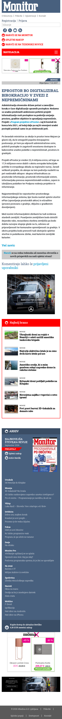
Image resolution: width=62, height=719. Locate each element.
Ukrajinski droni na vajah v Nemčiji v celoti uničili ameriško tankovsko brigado (37, 337)
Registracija (9, 20)
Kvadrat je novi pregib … (16, 518)
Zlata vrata (10, 596)
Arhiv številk (15, 458)
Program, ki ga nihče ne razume (19, 537)
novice (54, 79)
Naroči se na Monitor (19, 35)
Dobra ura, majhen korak (16, 514)
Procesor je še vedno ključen (17, 521)
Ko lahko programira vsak (17, 533)
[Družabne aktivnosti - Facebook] (4, 30)
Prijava (23, 20)
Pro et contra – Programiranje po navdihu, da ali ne (28, 498)
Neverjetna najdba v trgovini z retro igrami (38, 396)
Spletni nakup (15, 39)
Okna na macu (11, 589)
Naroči (7, 252)
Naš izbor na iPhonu (14, 614)
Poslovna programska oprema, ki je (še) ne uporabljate (29, 560)
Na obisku (9, 545)
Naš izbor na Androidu (15, 611)
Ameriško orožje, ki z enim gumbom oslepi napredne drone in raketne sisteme (37, 367)
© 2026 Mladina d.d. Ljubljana (24, 709)
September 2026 (12, 445)
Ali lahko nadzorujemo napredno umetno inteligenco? (29, 494)
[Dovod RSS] (19, 30)
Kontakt (42, 16)
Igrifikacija (10, 607)
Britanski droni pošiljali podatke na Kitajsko (38, 382)
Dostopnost (34, 715)
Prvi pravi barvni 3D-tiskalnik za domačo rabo (37, 410)
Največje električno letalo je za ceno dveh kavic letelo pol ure (38, 352)
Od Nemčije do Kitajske (15, 482)
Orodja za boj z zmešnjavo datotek (20, 592)
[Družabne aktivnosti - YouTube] (14, 30)
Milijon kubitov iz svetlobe (17, 572)
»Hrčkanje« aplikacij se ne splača (19, 553)
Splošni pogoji (17, 715)
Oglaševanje (30, 16)
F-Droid (8, 604)
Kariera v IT (10, 568)
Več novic (8, 245)
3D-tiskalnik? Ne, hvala (15, 491)
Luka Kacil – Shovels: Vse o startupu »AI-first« (25, 506)
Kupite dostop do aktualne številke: (26, 624)
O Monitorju (7, 16)
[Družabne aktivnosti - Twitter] (9, 30)
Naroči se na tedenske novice (24, 44)
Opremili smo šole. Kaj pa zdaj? (19, 557)
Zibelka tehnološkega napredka (19, 580)
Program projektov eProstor (25, 122)
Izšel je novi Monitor (14, 530)
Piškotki (18, 16)
